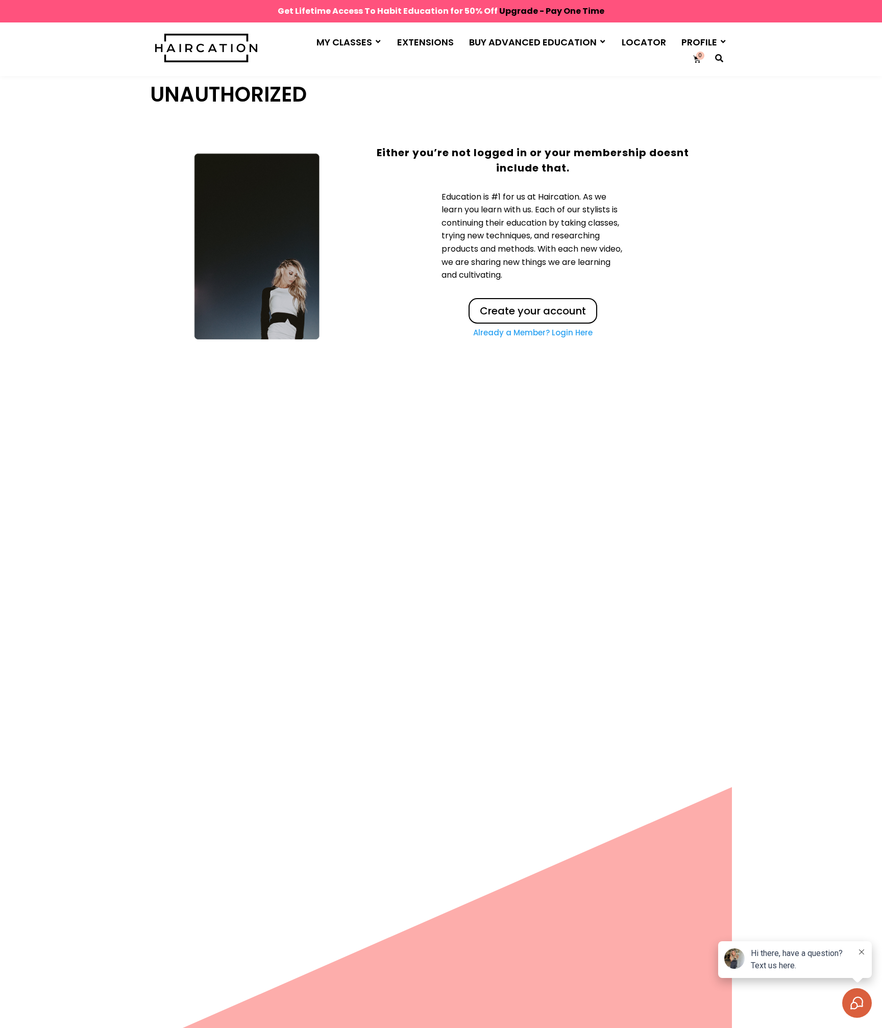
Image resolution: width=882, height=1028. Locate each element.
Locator (644, 42)
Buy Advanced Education (533, 42)
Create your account (533, 311)
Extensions (425, 42)
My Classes (344, 42)
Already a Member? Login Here (533, 332)
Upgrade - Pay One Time (551, 11)
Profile (699, 42)
